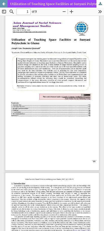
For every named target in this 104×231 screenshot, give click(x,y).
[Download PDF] (100, 4)
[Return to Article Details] (4, 4)
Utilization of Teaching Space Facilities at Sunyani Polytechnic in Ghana (57, 4)
